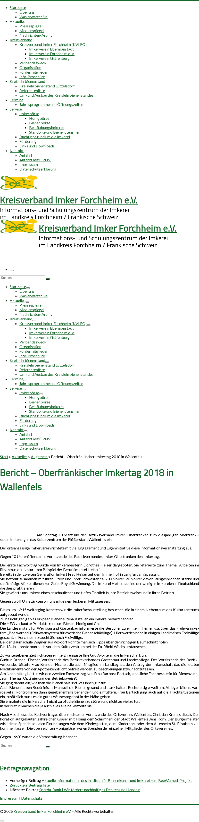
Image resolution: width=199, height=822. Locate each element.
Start (4, 456)
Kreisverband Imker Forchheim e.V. (42, 811)
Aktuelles (19, 456)
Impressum (9, 798)
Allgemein (39, 456)
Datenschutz (31, 798)
